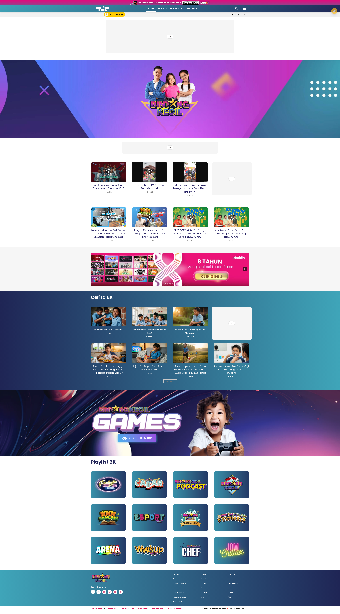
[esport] (149, 517)
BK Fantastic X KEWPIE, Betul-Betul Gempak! (149, 186)
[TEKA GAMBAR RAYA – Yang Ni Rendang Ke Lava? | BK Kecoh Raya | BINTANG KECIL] (190, 217)
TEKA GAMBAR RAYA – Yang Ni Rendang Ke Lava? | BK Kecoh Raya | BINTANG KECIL (190, 234)
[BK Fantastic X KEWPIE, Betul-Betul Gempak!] (149, 172)
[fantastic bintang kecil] (108, 484)
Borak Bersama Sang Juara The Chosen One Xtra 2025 (108, 186)
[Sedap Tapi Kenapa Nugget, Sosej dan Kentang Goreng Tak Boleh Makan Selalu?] (108, 353)
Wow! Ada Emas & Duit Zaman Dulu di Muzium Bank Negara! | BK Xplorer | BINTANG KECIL (108, 234)
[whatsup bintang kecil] (149, 550)
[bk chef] (190, 550)
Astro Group (240, 608)
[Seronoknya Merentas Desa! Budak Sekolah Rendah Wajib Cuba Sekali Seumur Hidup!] (190, 353)
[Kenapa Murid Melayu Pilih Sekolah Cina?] (149, 316)
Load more (169, 381)
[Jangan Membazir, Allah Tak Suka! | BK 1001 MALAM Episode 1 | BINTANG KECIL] (149, 217)
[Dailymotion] (247, 14)
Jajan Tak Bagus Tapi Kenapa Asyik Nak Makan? (150, 368)
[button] (236, 8)
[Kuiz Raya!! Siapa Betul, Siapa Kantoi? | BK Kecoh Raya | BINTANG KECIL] (231, 217)
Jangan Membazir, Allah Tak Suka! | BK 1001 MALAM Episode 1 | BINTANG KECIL (149, 234)
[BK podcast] (190, 484)
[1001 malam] (108, 517)
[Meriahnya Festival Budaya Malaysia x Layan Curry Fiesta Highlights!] (190, 172)
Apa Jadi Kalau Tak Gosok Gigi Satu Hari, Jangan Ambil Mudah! (231, 369)
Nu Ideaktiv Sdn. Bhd (220, 608)
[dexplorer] (231, 517)
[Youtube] (244, 14)
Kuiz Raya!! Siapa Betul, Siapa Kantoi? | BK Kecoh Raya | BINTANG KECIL (231, 234)
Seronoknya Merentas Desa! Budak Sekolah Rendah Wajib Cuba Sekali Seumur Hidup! (190, 369)
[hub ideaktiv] (244, 7)
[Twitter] (238, 14)
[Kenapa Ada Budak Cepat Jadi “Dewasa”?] (190, 316)
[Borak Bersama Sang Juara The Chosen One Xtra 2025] (108, 172)
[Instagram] (235, 14)
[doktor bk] (231, 484)
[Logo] (103, 8)
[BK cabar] (149, 484)
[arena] (108, 550)
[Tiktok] (241, 14)
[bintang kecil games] (137, 419)
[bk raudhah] (190, 517)
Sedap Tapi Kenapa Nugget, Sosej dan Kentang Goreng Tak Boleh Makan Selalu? (109, 369)
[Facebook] (232, 14)
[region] (170, 269)
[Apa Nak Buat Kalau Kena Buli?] (108, 316)
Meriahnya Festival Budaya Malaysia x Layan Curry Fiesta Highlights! (190, 188)
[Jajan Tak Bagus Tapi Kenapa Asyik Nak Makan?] (149, 353)
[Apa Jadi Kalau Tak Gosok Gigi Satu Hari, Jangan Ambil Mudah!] (231, 353)
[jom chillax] (231, 550)
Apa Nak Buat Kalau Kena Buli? (108, 329)
